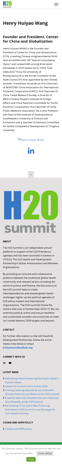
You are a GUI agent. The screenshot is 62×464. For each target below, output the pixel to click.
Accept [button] (31, 459)
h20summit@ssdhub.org (18, 347)
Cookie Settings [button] (45, 453)
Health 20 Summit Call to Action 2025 (26, 386)
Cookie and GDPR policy (18, 428)
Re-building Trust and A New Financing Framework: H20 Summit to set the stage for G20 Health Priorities (30, 409)
